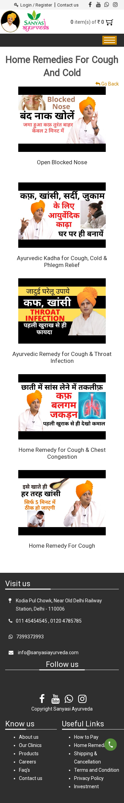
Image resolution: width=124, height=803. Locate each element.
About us (29, 737)
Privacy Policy (89, 778)
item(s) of (88, 22)
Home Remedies (92, 745)
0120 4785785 (66, 621)
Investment (86, 786)
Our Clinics (30, 745)
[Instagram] (82, 694)
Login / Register (36, 5)
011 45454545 (31, 621)
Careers (27, 762)
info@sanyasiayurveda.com (48, 652)
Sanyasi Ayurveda (73, 709)
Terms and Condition (96, 770)
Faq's (24, 770)
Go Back (109, 84)
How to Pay (86, 737)
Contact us (68, 5)
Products (29, 753)
